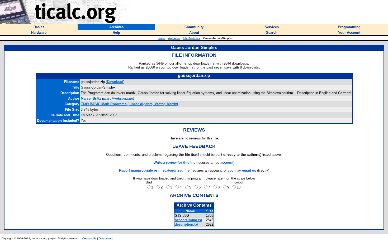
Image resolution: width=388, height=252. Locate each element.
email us (249, 170)
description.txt (186, 224)
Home (161, 38)
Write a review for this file (174, 162)
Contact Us (89, 238)
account (226, 162)
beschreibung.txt (188, 220)
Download (115, 82)
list (212, 63)
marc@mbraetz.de (118, 98)
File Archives (191, 38)
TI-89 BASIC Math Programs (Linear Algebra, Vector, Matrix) (129, 104)
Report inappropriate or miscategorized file (154, 170)
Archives (174, 38)
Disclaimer (106, 238)
